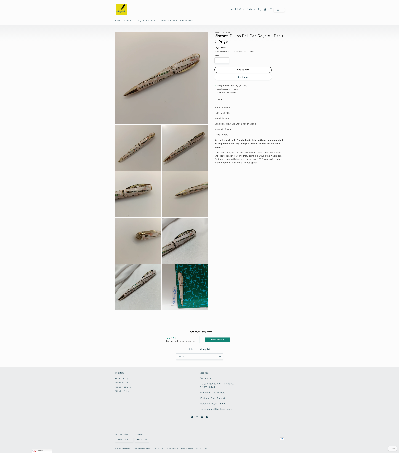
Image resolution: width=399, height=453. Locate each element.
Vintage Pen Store (129, 448)
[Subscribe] (220, 356)
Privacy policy (172, 448)
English (40, 451)
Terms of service (186, 448)
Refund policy (159, 448)
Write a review (217, 340)
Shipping (231, 51)
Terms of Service (123, 387)
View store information (227, 93)
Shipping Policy (122, 391)
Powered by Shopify (143, 448)
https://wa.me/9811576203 (214, 403)
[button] (127, 20)
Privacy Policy (121, 378)
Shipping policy (201, 448)
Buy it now (243, 77)
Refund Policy (121, 382)
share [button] (219, 99)
